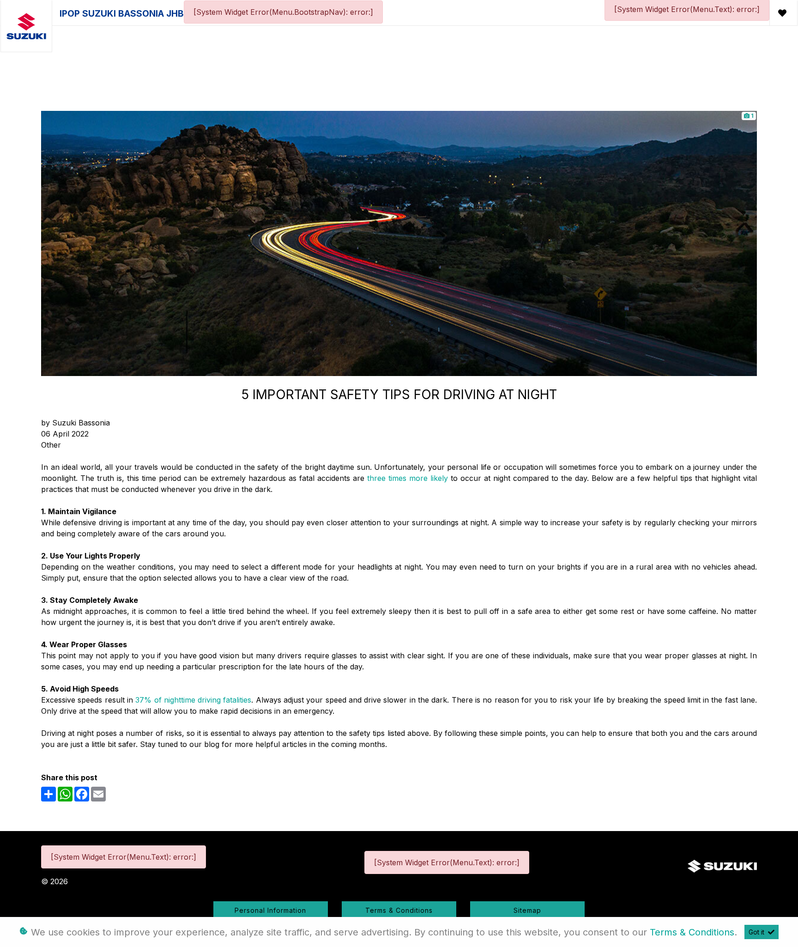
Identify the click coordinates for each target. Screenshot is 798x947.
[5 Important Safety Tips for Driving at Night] (399, 242)
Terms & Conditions (399, 910)
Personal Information (270, 910)
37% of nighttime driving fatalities (193, 699)
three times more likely (407, 478)
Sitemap (527, 910)
